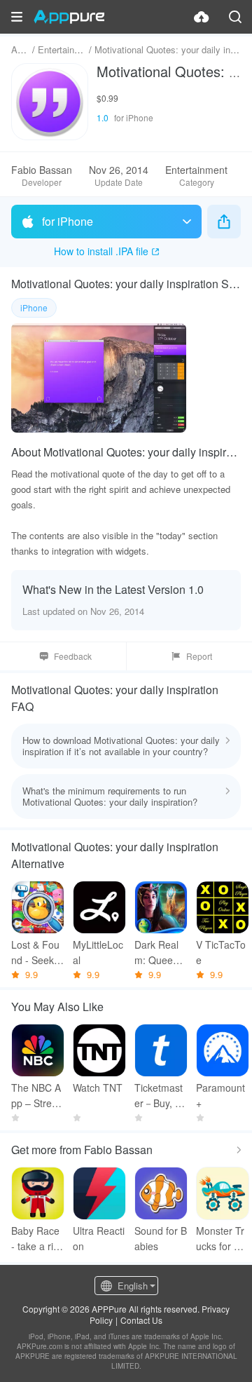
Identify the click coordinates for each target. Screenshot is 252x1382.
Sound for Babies (160, 1238)
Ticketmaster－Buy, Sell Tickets (160, 1095)
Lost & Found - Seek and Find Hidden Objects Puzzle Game (37, 952)
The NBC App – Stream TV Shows (36, 1095)
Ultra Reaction (99, 1238)
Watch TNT (97, 1087)
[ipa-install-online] (201, 17)
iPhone (34, 307)
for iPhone (67, 221)
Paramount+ (220, 1095)
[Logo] (69, 17)
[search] (235, 17)
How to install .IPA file (101, 251)
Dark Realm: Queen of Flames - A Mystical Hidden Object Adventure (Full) (160, 952)
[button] (17, 17)
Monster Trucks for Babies (221, 1239)
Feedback (73, 656)
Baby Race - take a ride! (35, 1239)
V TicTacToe (221, 952)
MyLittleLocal (98, 952)
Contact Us (141, 1320)
